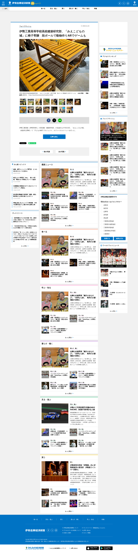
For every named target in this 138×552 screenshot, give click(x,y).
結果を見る (119, 238)
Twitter (123, 3)
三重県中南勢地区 (110, 224)
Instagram (128, 3)
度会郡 (106, 218)
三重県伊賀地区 (109, 227)
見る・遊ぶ (53, 8)
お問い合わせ (86, 530)
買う (63, 8)
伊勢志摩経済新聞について (71, 528)
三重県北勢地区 (109, 221)
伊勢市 (106, 205)
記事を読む (54, 137)
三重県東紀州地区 (110, 231)
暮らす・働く (73, 8)
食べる (43, 8)
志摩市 (106, 211)
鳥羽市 (106, 208)
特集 (95, 8)
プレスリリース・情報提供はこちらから (94, 528)
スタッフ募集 (86, 533)
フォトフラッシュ (25, 26)
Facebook (119, 3)
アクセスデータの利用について (72, 530)
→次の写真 (81, 93)
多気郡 (106, 215)
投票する (107, 238)
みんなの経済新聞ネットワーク (34, 548)
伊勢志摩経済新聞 (19, 3)
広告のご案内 (67, 533)
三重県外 (107, 234)
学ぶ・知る (85, 8)
